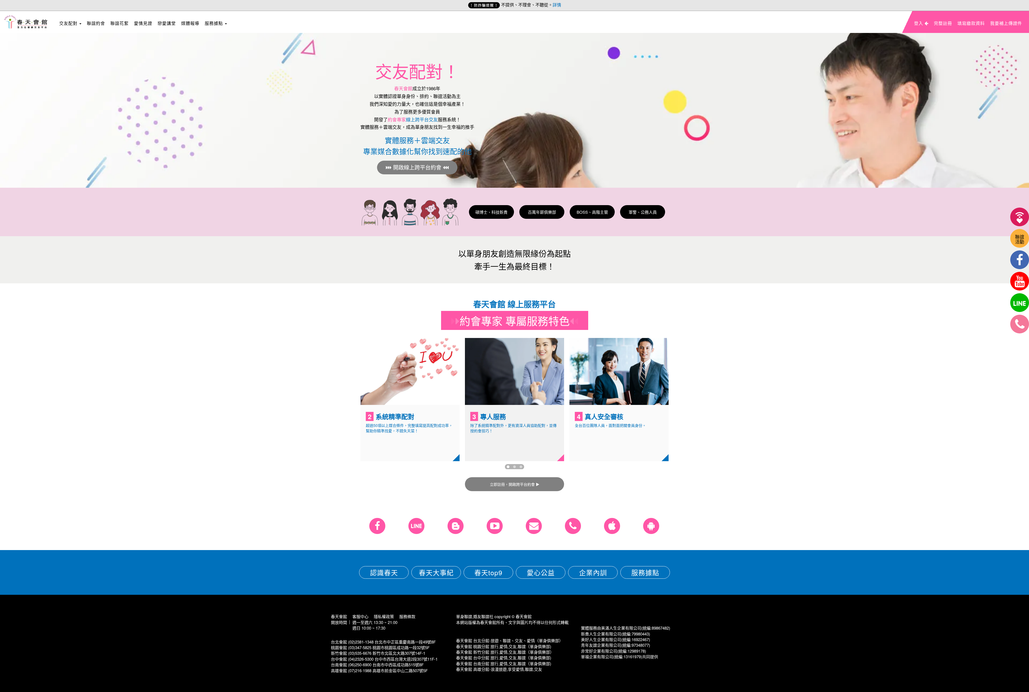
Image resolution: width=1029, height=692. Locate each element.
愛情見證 (143, 23)
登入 (919, 23)
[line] (1019, 302)
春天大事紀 (436, 572)
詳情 (557, 5)
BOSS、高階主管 (592, 212)
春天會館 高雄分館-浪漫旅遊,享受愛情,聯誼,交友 (499, 669)
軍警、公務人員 (643, 212)
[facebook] (1019, 259)
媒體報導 (190, 23)
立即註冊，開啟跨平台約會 (512, 484)
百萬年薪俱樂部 (542, 212)
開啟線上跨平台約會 (417, 167)
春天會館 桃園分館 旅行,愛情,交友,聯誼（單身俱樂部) (503, 646)
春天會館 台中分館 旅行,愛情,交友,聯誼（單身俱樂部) (503, 657)
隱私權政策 (384, 616)
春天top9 (488, 572)
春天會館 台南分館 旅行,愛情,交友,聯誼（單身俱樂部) (503, 663)
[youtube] (1019, 281)
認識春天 (384, 572)
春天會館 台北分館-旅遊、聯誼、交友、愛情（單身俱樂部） (509, 640)
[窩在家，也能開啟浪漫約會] (1019, 217)
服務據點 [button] (214, 23)
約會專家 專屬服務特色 (515, 320)
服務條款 (407, 616)
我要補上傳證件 (1006, 23)
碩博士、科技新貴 (491, 212)
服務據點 (645, 572)
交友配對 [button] (69, 23)
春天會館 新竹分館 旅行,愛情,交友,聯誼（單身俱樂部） (505, 652)
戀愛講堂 (167, 23)
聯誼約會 (96, 23)
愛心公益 (541, 572)
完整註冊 (943, 23)
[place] (1019, 324)
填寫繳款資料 (971, 23)
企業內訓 (593, 572)
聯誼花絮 (119, 23)
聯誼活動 (1019, 239)
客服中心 (360, 616)
